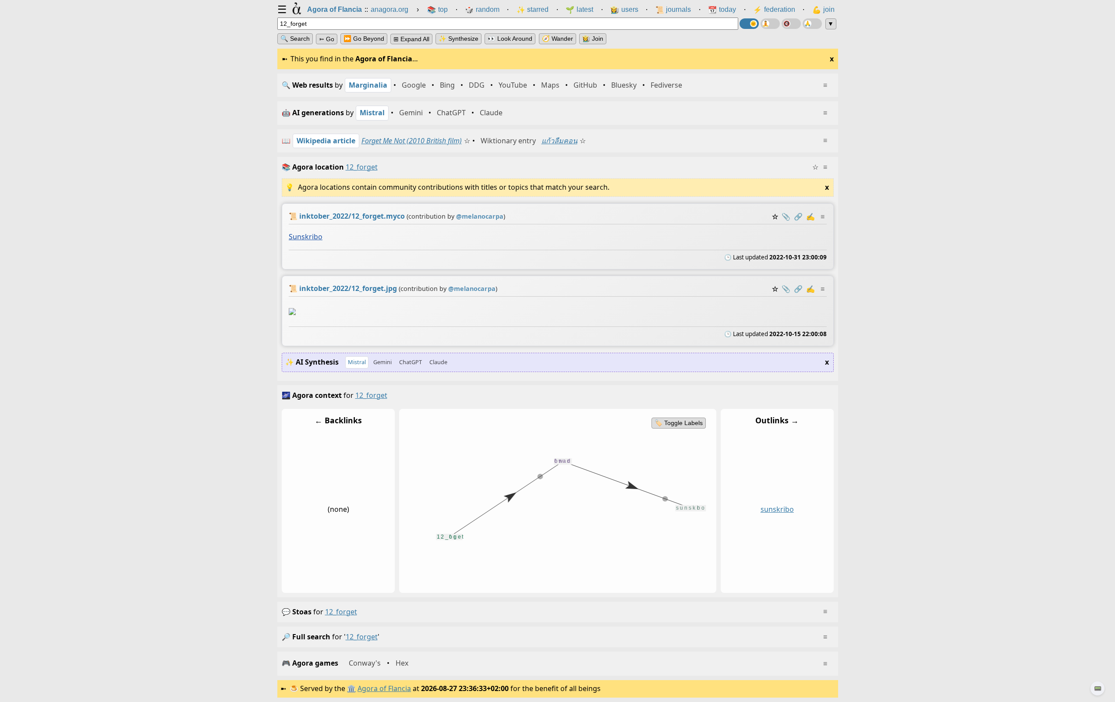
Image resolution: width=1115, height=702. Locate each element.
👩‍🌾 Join (592, 38)
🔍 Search (295, 38)
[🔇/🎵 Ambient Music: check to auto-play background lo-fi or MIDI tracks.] (791, 23)
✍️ (810, 216)
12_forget (341, 612)
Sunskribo (305, 236)
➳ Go (326, 39)
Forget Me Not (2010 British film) (411, 140)
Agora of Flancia (384, 688)
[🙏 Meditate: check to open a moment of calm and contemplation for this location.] (812, 23)
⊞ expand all (411, 39)
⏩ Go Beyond (363, 38)
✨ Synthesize (458, 38)
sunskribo (776, 509)
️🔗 (798, 216)
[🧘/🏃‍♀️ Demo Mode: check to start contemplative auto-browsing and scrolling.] (770, 23)
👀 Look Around (510, 38)
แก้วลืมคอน (559, 140)
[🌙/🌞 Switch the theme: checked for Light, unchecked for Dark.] (749, 23)
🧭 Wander (557, 38)
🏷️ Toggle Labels (678, 422)
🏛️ (351, 688)
